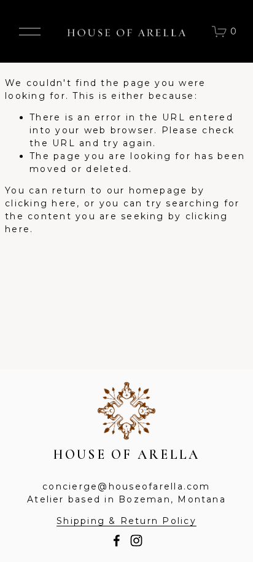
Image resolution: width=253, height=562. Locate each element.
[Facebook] (117, 540)
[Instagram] (136, 540)
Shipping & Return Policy (126, 520)
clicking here (41, 203)
